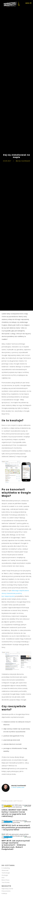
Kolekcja (4, 893)
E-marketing (6, 868)
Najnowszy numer (7, 889)
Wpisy (6, 788)
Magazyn (6, 886)
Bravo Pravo (5, 880)
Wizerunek (5, 870)
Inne (3, 878)
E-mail (12, 790)
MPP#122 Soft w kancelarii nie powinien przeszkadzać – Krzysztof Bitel (16, 826)
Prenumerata (6, 891)
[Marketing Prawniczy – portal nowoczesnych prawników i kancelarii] (10, 4)
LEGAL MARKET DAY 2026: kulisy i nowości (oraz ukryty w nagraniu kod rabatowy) (16, 811)
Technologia (6, 873)
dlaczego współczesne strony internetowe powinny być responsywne (15, 593)
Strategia (5, 875)
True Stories (6, 882)
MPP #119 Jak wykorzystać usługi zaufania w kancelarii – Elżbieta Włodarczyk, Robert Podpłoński (16, 842)
